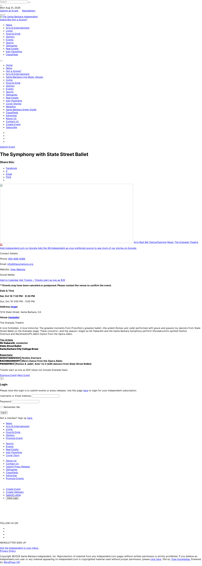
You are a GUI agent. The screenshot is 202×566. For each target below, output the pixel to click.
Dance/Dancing (158, 242)
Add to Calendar (9, 280)
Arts (136, 242)
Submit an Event (9, 10)
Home (9, 65)
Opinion (10, 36)
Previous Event (8, 375)
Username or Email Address (15, 395)
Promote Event (14, 438)
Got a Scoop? (19, 19)
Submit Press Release (18, 466)
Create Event (13, 124)
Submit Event (7, 146)
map (14, 306)
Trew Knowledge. (181, 559)
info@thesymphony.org (20, 264)
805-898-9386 (16, 258)
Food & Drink (13, 33)
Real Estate (12, 48)
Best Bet (144, 242)
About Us (11, 118)
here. (30, 418)
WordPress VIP (12, 562)
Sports (9, 42)
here (85, 390)
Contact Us (12, 121)
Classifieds (12, 54)
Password (5, 401)
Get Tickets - (42, 280)
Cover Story (13, 455)
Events (9, 39)
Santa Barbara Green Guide (21, 109)
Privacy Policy (8, 550)
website (13, 317)
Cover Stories (13, 103)
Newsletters (28, 10)
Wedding (11, 106)
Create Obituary (15, 492)
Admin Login (12, 498)
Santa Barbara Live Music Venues (24, 76)
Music (170, 242)
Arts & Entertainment (17, 27)
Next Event (23, 375)
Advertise (11, 115)
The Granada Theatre (186, 242)
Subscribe (6, 19)
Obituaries (11, 45)
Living (9, 30)
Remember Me (11, 407)
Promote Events (15, 478)
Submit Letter (13, 494)
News (9, 24)
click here (155, 559)
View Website (17, 269)
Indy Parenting (14, 51)
